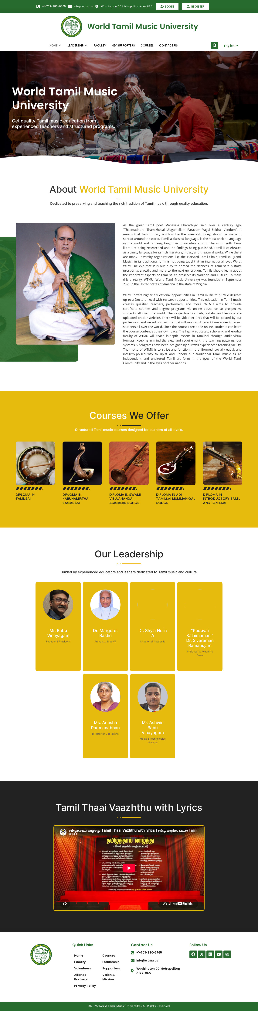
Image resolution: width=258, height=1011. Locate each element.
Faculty (100, 45)
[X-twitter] (201, 954)
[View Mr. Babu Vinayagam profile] (58, 626)
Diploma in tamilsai (25, 496)
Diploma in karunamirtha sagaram (76, 498)
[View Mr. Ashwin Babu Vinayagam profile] (152, 718)
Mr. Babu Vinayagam (58, 633)
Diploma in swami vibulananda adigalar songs (125, 498)
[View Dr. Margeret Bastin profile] (105, 626)
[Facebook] (193, 954)
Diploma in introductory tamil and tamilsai (221, 498)
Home (53, 45)
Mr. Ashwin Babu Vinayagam (153, 727)
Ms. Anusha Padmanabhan (105, 725)
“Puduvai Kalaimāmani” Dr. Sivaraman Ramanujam (200, 638)
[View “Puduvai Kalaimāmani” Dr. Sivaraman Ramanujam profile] (200, 626)
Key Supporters (123, 45)
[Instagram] (227, 954)
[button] (214, 45)
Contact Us (168, 45)
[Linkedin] (210, 954)
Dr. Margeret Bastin (105, 633)
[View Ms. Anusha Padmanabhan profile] (105, 718)
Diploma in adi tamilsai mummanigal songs (175, 498)
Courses (147, 45)
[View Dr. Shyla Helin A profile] (152, 626)
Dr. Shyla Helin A (152, 633)
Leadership (76, 45)
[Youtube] (218, 954)
